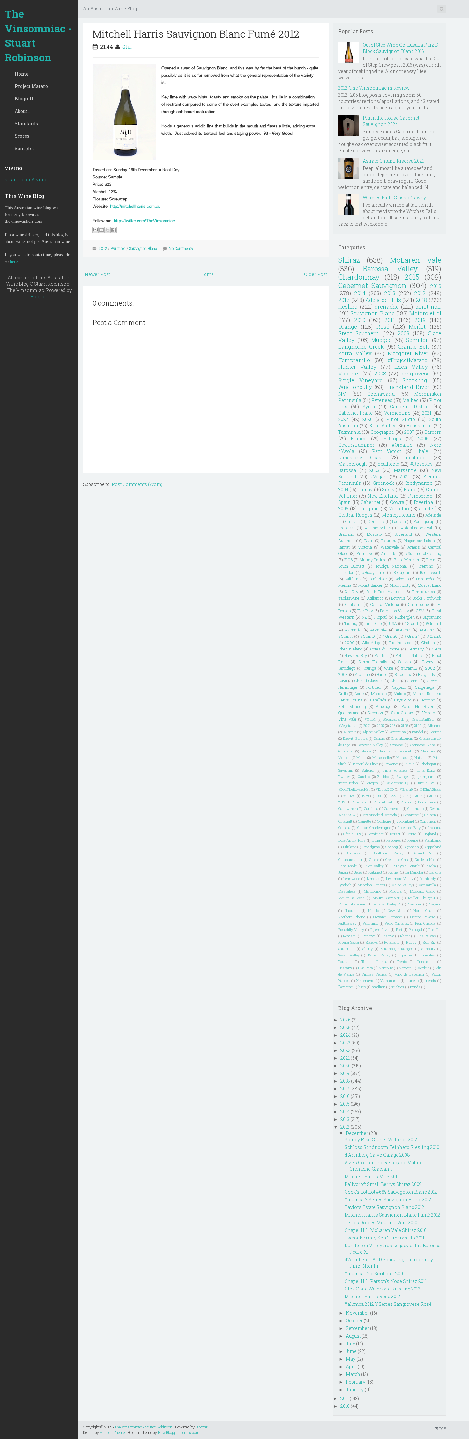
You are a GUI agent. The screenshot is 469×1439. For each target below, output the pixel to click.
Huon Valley (374, 865)
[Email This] (95, 230)
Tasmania (349, 432)
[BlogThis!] (101, 230)
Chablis (428, 642)
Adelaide (433, 515)
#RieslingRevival (416, 527)
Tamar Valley (379, 955)
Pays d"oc (403, 699)
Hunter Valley (357, 366)
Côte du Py (352, 834)
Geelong (391, 846)
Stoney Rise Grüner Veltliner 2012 (381, 1140)
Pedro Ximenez (397, 923)
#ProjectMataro (408, 360)
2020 (367, 419)
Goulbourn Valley (388, 853)
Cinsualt (345, 821)
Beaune (435, 732)
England (429, 834)
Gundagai (346, 751)
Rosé (382, 326)
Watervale (390, 546)
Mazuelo (406, 751)
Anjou (406, 802)
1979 (365, 795)
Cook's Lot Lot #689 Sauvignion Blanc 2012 (391, 1192)
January (355, 1389)
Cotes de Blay (409, 827)
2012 (103, 248)
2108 (432, 795)
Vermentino (397, 413)
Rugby (411, 942)
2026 (345, 1020)
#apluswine (349, 597)
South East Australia (385, 591)
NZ (364, 617)
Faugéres (393, 840)
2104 (419, 795)
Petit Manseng (352, 706)
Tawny (427, 661)
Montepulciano (399, 515)
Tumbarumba (423, 591)
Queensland (349, 712)
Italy (423, 451)
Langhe (435, 872)
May (350, 1359)
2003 (343, 674)
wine (388, 668)
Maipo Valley (402, 885)
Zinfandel (389, 553)
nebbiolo (416, 457)
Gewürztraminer (356, 445)
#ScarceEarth (393, 719)
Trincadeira (426, 961)
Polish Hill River (417, 706)
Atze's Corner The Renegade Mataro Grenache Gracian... (384, 1165)
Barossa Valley (390, 268)
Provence (391, 763)
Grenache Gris (396, 859)
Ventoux (386, 967)
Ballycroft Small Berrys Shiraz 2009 (383, 1184)
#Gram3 (427, 629)
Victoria (365, 546)
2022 (343, 419)
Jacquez (385, 751)
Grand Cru (424, 853)
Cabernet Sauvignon (372, 285)
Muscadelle (381, 757)
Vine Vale (347, 719)
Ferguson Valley (394, 610)
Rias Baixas (426, 936)
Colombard (405, 821)
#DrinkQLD (385, 789)
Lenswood (351, 878)
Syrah (368, 406)
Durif (369, 540)
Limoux (373, 878)
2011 (389, 319)
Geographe (382, 432)
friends (430, 980)
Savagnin (345, 770)
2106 (348, 559)
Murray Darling (373, 559)
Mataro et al (425, 313)
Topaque (405, 955)
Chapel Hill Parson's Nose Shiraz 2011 (386, 1281)
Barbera (432, 432)
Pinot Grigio (400, 419)
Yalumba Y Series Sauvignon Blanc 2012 (388, 1199)
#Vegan (378, 477)
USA (393, 623)
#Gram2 (403, 629)
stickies (397, 987)
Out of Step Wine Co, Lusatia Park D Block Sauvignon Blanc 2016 (400, 48)
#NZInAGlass (430, 789)
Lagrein (399, 521)
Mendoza (428, 751)
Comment (428, 821)
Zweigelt (403, 776)
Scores (22, 136)
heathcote (388, 464)
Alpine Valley (373, 732)
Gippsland (433, 846)
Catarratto (415, 808)
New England (383, 496)
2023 (374, 470)
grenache (387, 306)
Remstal (350, 936)
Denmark (376, 521)
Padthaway (347, 923)
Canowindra (348, 808)
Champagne (418, 604)
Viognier (349, 373)
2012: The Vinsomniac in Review (374, 88)
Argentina (398, 732)
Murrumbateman (352, 904)
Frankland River (407, 386)
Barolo (382, 674)
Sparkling (414, 380)
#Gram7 (412, 636)
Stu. (127, 46)
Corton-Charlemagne (374, 827)
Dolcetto (401, 578)
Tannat (344, 546)
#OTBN (370, 719)
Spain (344, 502)
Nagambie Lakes (419, 540)
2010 (359, 319)
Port (399, 929)
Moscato (374, 534)
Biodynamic (418, 483)
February (355, 1382)
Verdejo (423, 967)
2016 (435, 286)
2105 (404, 725)
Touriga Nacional (391, 566)
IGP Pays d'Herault (405, 865)
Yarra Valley (355, 353)
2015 (412, 276)
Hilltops (392, 438)
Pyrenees (118, 248)
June (351, 1351)
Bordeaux (402, 674)
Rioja (430, 559)
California (352, 578)
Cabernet (370, 502)
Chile (395, 680)
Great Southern (358, 333)
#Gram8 (434, 636)
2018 (421, 299)
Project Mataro (31, 86)
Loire (359, 693)
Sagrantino (431, 617)
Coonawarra (381, 394)
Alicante (349, 732)
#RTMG (349, 795)
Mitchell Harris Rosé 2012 (372, 1296)
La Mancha (414, 872)
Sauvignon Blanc (143, 248)
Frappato (398, 687)
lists (362, 987)
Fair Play (365, 610)
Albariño (362, 674)
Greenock (383, 483)
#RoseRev (421, 464)
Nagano (435, 904)
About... (22, 111)
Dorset (395, 834)
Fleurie (412, 840)
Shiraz (349, 260)
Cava (342, 680)
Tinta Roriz (425, 770)
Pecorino (427, 699)
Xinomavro (365, 980)
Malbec (410, 400)
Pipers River (380, 929)
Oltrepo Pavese (422, 916)
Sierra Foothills (372, 661)
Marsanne (405, 470)
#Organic (402, 445)
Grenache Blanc (422, 744)
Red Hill (434, 929)
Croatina (434, 827)
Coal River (377, 578)
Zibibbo (383, 776)
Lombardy (428, 878)
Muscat (402, 757)
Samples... (26, 148)
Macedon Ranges (371, 885)
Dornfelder (375, 834)
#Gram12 (409, 668)
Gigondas (411, 846)
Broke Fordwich (427, 597)
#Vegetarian (348, 725)
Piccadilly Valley (351, 929)
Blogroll (24, 99)
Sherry (367, 948)
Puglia (409, 763)
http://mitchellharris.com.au (135, 206)
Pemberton (420, 496)
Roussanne (419, 426)
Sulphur (368, 770)
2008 (380, 373)
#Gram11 (433, 623)
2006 (423, 438)
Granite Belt (413, 346)
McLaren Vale (415, 260)
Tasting (350, 623)
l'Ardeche (345, 987)
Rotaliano (391, 942)
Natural (420, 757)
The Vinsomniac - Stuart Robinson (38, 35)
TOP (442, 1428)
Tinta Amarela (395, 770)
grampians (426, 776)
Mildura (395, 891)
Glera (436, 648)
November (357, 1313)
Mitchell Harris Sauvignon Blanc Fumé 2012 (196, 33)
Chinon (430, 814)
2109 (417, 725)
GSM (420, 610)
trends (415, 987)
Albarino (434, 725)
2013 (389, 293)
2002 (430, 668)
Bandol (417, 732)
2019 (420, 319)
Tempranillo (354, 360)
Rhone (405, 936)
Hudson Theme (112, 1432)
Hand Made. (348, 865)
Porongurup (423, 521)
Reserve (388, 936)
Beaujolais (402, 572)
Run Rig (429, 942)
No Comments (181, 248)
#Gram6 (390, 636)
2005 (343, 508)
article (426, 508)
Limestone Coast (360, 457)
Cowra (397, 502)
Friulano (349, 846)
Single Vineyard (360, 380)
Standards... (28, 123)
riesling (348, 306)
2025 (380, 725)
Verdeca (405, 967)
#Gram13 (353, 629)
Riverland (403, 534)
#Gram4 (345, 636)
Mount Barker (370, 585)
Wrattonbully (355, 386)
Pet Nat (381, 655)
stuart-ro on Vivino (25, 180)
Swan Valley (349, 955)
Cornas (413, 680)
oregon (372, 783)
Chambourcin (402, 738)
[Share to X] (107, 230)
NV (342, 393)
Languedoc (425, 578)
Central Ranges (355, 515)
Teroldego (346, 668)
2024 (405, 477)
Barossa (347, 470)
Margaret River (408, 353)
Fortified (373, 687)
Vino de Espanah (409, 974)
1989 (379, 795)
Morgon (344, 757)
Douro (411, 834)
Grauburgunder (350, 859)
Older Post (315, 274)
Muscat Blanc (429, 585)
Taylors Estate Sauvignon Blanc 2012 (384, 1207)
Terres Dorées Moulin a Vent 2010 (381, 1222)
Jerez (358, 872)
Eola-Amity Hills (352, 840)
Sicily (388, 489)
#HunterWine (377, 527)
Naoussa (352, 910)
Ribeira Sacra (348, 942)
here (14, 261)
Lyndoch (345, 885)
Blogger (38, 297)
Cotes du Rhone (384, 648)
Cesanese (411, 814)
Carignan (368, 508)
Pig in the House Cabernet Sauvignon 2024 (391, 121)
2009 (403, 333)
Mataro (400, 693)
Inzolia (431, 865)
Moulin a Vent (351, 897)
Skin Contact (402, 712)
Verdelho (399, 508)
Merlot (417, 326)
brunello (412, 980)
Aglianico (375, 597)
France (358, 438)
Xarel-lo (364, 776)
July (350, 1344)
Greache (396, 744)
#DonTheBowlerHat (354, 789)
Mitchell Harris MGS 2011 (372, 1177)
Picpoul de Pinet (365, 763)
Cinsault (352, 521)
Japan (343, 872)
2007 (409, 432)
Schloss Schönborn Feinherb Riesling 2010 (392, 1147)
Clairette (364, 821)
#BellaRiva (426, 783)
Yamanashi (389, 980)
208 (392, 725)
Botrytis (398, 597)
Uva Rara (365, 967)
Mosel (361, 757)
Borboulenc (427, 802)
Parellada (378, 699)
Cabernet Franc (355, 413)
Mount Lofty (400, 585)
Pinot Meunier (406, 559)
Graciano (346, 534)
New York (396, 910)
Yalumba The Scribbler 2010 (375, 1273)
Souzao (404, 661)
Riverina (423, 502)
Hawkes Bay (355, 655)
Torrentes (427, 955)
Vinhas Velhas (374, 974)
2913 (341, 802)
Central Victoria (384, 604)
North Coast (424, 910)
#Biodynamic (373, 572)
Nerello (373, 910)
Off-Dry (351, 591)
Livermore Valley (399, 878)
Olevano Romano (387, 916)
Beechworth (430, 572)
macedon (346, 572)
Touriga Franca (374, 961)
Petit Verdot (386, 451)
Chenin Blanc (350, 648)
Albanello (359, 802)
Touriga (369, 668)
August (353, 1336)
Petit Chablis (425, 923)
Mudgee (381, 340)
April (351, 1366)
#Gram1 (411, 623)
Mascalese (346, 891)
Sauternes (346, 948)
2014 (360, 293)
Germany (415, 648)
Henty (366, 751)
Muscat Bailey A (387, 904)
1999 (392, 795)
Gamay (365, 489)
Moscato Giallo (422, 891)
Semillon (417, 340)
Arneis (413, 546)
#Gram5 (367, 636)
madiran (378, 987)
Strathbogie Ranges (397, 948)
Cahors (379, 738)
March (353, 1374)
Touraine (345, 961)
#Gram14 (378, 629)
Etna (376, 840)
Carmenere (392, 808)
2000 (349, 642)
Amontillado (384, 802)
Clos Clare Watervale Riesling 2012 (383, 1289)
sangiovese (415, 373)
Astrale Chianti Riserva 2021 (393, 161)
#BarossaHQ (397, 783)
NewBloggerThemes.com (178, 1432)
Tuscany (345, 967)
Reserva (369, 936)
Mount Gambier (386, 897)
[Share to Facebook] (113, 230)
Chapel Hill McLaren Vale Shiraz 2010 (386, 1230)
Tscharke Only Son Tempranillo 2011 (384, 1238)
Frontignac (371, 846)
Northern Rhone (351, 916)
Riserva (372, 942)
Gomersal (353, 853)
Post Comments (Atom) (137, 484)
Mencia (344, 585)
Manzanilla (427, 885)
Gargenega (424, 687)
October (354, 1321)
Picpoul (380, 617)
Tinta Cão (373, 623)
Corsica (344, 827)
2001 (367, 725)
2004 (343, 489)
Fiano (410, 489)
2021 (426, 413)
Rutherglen (405, 617)
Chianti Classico (368, 680)
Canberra (353, 604)
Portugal (415, 929)
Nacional (415, 904)
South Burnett (351, 566)
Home (22, 74)
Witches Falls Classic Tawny (394, 197)
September (357, 1328)
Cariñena (371, 808)
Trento (402, 961)
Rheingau (428, 763)
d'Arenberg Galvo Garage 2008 (377, 1155)
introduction (348, 783)
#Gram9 (406, 789)
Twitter (344, 776)
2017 (344, 299)
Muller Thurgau (421, 897)
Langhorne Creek (361, 346)
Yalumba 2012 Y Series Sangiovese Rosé (388, 1304)
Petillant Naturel (409, 655)
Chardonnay (359, 276)
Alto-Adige (372, 642)
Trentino (425, 566)
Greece (374, 859)
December (357, 1133)
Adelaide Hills (383, 299)
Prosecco (346, 527)
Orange (347, 326)
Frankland (433, 840)
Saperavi (375, 712)
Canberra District (410, 406)
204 (406, 795)
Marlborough (352, 464)
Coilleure (384, 821)
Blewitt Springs (355, 738)
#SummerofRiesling (423, 553)
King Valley (382, 426)
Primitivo (364, 553)
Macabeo (379, 693)
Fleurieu (388, 540)
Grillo (343, 693)
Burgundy (426, 674)
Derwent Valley (370, 744)
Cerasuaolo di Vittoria (379, 814)
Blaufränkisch (401, 642)
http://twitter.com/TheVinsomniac (144, 220)
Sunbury (428, 948)
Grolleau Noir (425, 859)
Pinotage (383, 706)
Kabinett (375, 872)
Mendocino (372, 891)
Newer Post (97, 274)
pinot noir (428, 306)
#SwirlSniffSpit (423, 719)
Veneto (428, 712)
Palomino (370, 923)
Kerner (393, 872)
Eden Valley (411, 366)
